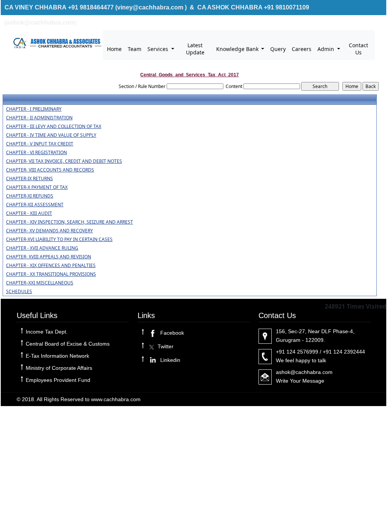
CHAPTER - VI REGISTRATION (36, 153)
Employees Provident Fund (58, 380)
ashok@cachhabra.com (304, 372)
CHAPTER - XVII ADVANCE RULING (42, 248)
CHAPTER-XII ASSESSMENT (34, 205)
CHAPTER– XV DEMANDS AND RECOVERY (49, 231)
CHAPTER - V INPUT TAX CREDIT (39, 144)
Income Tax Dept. (47, 332)
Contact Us (358, 49)
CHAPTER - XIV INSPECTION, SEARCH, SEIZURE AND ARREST (69, 222)
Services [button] (158, 49)
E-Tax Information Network (57, 356)
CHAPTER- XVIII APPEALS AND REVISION (48, 257)
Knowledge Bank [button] (238, 49)
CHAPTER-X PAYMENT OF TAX (37, 187)
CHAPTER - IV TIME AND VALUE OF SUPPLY (51, 135)
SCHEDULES (19, 292)
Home (114, 49)
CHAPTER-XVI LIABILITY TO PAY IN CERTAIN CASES (59, 239)
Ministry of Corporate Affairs (59, 368)
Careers (301, 49)
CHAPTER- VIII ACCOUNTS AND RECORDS (50, 170)
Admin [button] (326, 49)
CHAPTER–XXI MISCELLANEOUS (39, 283)
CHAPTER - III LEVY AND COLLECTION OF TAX (53, 127)
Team (134, 49)
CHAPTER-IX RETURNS (29, 179)
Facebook (171, 333)
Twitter (164, 346)
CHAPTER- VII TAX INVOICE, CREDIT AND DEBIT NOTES (64, 161)
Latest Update (195, 49)
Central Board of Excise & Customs (68, 344)
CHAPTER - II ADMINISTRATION (39, 118)
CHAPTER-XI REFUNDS (29, 196)
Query (278, 49)
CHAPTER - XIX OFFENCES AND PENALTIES (51, 266)
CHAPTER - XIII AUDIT (29, 213)
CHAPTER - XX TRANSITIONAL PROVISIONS (51, 274)
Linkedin (169, 360)
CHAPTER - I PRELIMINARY (34, 109)
